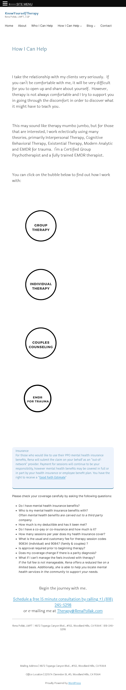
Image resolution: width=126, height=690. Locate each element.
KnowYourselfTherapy (21, 13)
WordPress (74, 683)
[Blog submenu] (94, 26)
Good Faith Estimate (52, 477)
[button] (6, 4)
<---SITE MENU (20, 4)
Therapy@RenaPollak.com (80, 611)
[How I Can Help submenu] (81, 26)
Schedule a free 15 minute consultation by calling (56, 599)
